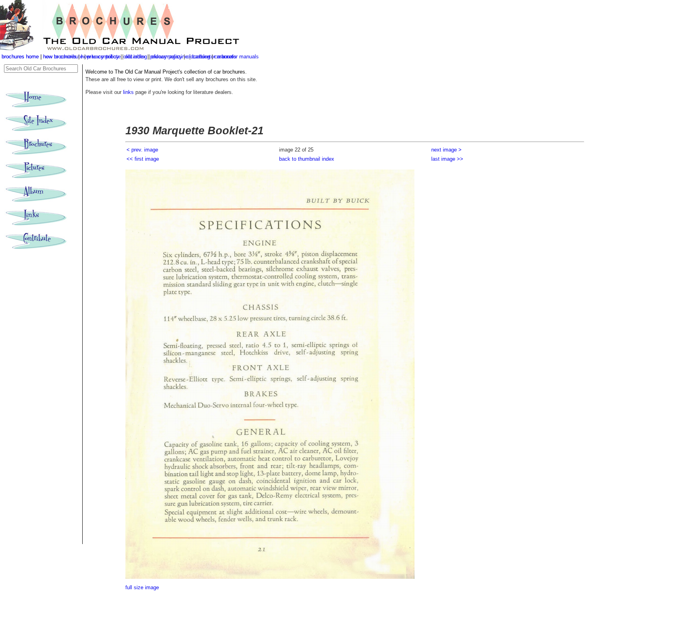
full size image (142, 587)
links (128, 92)
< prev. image (142, 150)
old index (135, 57)
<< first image (143, 159)
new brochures (60, 57)
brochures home (20, 57)
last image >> (447, 159)
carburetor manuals (236, 57)
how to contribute (101, 57)
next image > (446, 150)
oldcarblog (198, 57)
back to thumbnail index (306, 159)
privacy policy (167, 57)
